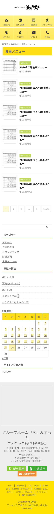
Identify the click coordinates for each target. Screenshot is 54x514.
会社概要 (33, 25)
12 (19, 335)
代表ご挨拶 (20, 25)
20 (25, 341)
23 (45, 341)
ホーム (10, 485)
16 (45, 335)
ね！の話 (7, 289)
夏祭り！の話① (11, 296)
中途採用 (20, 37)
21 (32, 341)
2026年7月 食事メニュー (33, 67)
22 (38, 341)
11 (12, 335)
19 (19, 341)
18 (12, 341)
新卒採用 (6, 37)
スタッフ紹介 (47, 25)
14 (32, 335)
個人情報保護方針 (29, 495)
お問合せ (33, 37)
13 (25, 335)
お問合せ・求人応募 (24, 492)
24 (5, 347)
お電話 (47, 37)
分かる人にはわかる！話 (15, 302)
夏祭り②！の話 (11, 283)
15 (39, 335)
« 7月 (5, 358)
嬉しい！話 (8, 277)
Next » (46, 209)
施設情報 (6, 25)
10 (5, 335)
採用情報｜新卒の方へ (21, 489)
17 (5, 341)
